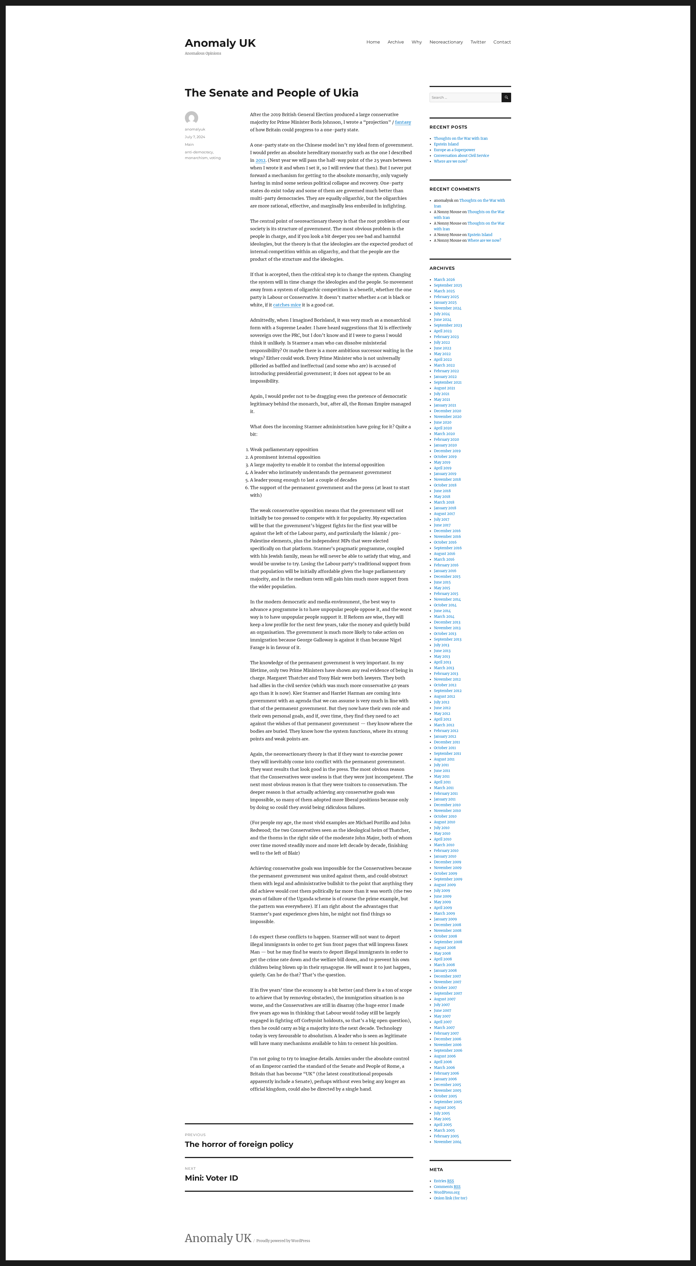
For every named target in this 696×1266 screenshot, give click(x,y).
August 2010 (444, 822)
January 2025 (445, 302)
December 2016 (447, 531)
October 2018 (445, 485)
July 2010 (441, 828)
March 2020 (444, 434)
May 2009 (442, 902)
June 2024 (442, 319)
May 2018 (442, 496)
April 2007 (443, 1022)
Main (189, 144)
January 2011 (445, 799)
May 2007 (442, 1016)
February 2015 (446, 593)
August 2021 (444, 388)
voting (215, 158)
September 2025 (448, 285)
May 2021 (442, 399)
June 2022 (442, 348)
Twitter (478, 42)
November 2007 (447, 982)
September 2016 (448, 548)
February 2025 (446, 296)
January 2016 (445, 571)
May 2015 (442, 588)
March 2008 (444, 965)
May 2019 (442, 462)
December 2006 (447, 1039)
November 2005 (447, 1090)
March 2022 (444, 365)
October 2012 (445, 685)
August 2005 (445, 1107)
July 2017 (441, 519)
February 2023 (446, 336)
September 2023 (448, 325)
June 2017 (442, 525)
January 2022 (445, 376)
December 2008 (447, 925)
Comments (447, 1186)
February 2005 (446, 1136)
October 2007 (445, 987)
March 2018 (444, 502)
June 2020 (442, 422)
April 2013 (442, 662)
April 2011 (442, 782)
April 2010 (442, 839)
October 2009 (445, 873)
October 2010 (445, 816)
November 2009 (448, 867)
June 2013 (442, 650)
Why (417, 42)
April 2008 (443, 959)
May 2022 (442, 354)
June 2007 (442, 1010)
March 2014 (444, 616)
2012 (261, 160)
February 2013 (446, 673)
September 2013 (447, 639)
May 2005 (442, 1119)
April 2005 (443, 1124)
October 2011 (445, 748)
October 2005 (445, 1096)
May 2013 (442, 656)
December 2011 (447, 742)
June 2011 (442, 770)
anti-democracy (199, 152)
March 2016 (444, 559)
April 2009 (443, 907)
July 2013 (441, 645)
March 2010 (444, 845)
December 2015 (447, 576)
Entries (444, 1181)
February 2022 (446, 371)
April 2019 (443, 468)
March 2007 (444, 1027)
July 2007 (442, 1005)
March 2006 (444, 1067)
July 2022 (442, 342)
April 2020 (443, 428)
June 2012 (442, 708)
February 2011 (446, 793)
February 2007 (446, 1033)
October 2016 (445, 542)
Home (373, 42)
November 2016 (447, 536)
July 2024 (442, 314)
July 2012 (441, 702)
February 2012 (446, 730)
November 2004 (447, 1142)
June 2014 (442, 611)
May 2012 (442, 713)
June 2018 (442, 491)
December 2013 (447, 622)
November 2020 (447, 416)
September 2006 (448, 1050)
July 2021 (441, 394)
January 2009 (445, 919)
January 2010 (445, 856)
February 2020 (446, 439)
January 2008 (445, 970)
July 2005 (442, 1113)
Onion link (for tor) (450, 1198)
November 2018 (447, 479)
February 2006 (446, 1073)
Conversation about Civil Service (461, 155)
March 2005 (444, 1130)
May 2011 (442, 776)
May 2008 (442, 953)
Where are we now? (450, 161)
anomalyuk (195, 129)
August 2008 (445, 947)
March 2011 (444, 788)
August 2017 (444, 513)
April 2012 (442, 719)
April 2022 (443, 359)
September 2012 (448, 690)
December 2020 (447, 411)
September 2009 (448, 879)
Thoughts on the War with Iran (461, 138)
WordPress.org (447, 1192)
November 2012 (447, 679)
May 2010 (442, 833)
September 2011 (447, 753)
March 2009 (444, 913)
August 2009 (445, 885)
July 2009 (442, 890)
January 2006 (445, 1079)
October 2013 (445, 633)
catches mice (287, 305)
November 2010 (447, 810)
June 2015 (442, 582)
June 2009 (443, 896)
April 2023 (443, 331)
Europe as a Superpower (454, 150)
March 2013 (444, 668)
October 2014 (445, 605)
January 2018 (445, 508)
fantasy (403, 122)
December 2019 (447, 451)
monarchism (196, 158)
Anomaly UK (220, 42)
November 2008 (447, 930)
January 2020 (445, 445)
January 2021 (445, 405)
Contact (502, 42)
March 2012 (444, 725)
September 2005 (448, 1102)
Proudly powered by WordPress (283, 1241)
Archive (396, 42)
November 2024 (447, 308)
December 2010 (447, 805)
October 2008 (445, 936)
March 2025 (444, 291)
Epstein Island (446, 144)
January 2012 (445, 736)
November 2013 (447, 628)
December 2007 (447, 976)
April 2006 (443, 1062)
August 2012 (444, 696)
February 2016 (446, 565)
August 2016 (444, 553)
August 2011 (444, 759)
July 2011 (441, 765)
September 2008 (448, 942)
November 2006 (448, 1044)
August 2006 (445, 1056)
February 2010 (446, 850)
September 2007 (448, 993)
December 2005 (447, 1084)
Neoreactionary (446, 42)
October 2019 (445, 456)
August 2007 (445, 999)
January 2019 (445, 473)
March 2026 (444, 279)
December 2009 (447, 862)
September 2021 (448, 382)
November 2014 (447, 599)
